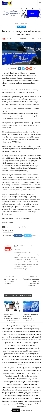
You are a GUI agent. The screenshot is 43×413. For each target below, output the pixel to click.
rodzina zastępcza (17, 227)
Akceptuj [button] (16, 410)
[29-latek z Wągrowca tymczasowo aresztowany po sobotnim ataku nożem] (31, 306)
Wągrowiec (21, 27)
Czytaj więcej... (26, 410)
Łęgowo (8, 227)
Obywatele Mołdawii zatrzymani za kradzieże (11, 281)
